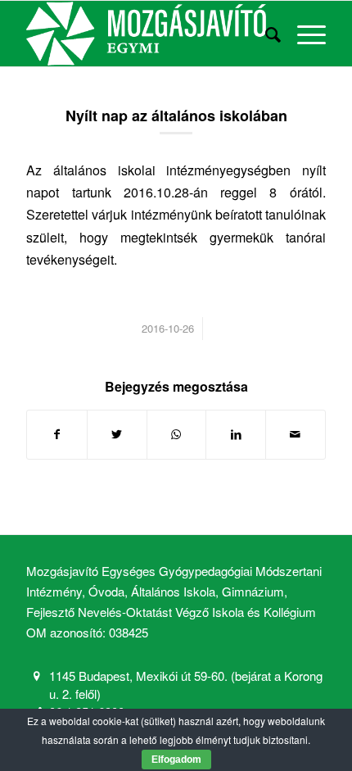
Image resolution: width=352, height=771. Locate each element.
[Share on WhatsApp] (176, 434)
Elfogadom (176, 759)
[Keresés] (265, 33)
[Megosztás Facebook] (57, 434)
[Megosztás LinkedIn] (235, 434)
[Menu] (303, 33)
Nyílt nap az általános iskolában (176, 115)
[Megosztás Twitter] (117, 434)
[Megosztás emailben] (295, 434)
